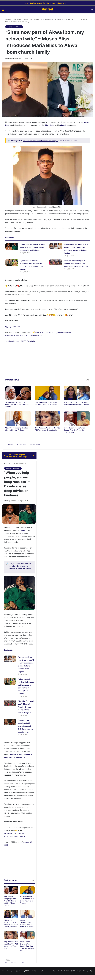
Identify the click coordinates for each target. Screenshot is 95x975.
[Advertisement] (47, 362)
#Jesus (22, 335)
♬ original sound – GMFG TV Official (20, 341)
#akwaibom (37, 335)
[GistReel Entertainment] (47, 9)
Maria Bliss (21, 445)
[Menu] (3, 10)
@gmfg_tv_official (12, 326)
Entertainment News (20, 19)
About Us (56, 971)
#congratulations (59, 332)
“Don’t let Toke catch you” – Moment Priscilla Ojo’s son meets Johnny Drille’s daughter (76, 263)
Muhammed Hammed (14, 58)
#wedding (9, 335)
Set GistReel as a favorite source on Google (40, 141)
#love (68, 332)
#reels (16, 335)
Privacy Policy (88, 971)
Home (9, 19)
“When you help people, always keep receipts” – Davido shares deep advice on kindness (32, 247)
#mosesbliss (40, 332)
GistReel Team (76, 971)
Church (10, 445)
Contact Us (65, 971)
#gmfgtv (29, 335)
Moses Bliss (35, 445)
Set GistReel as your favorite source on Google (45, 3)
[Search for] (92, 10)
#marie (49, 332)
